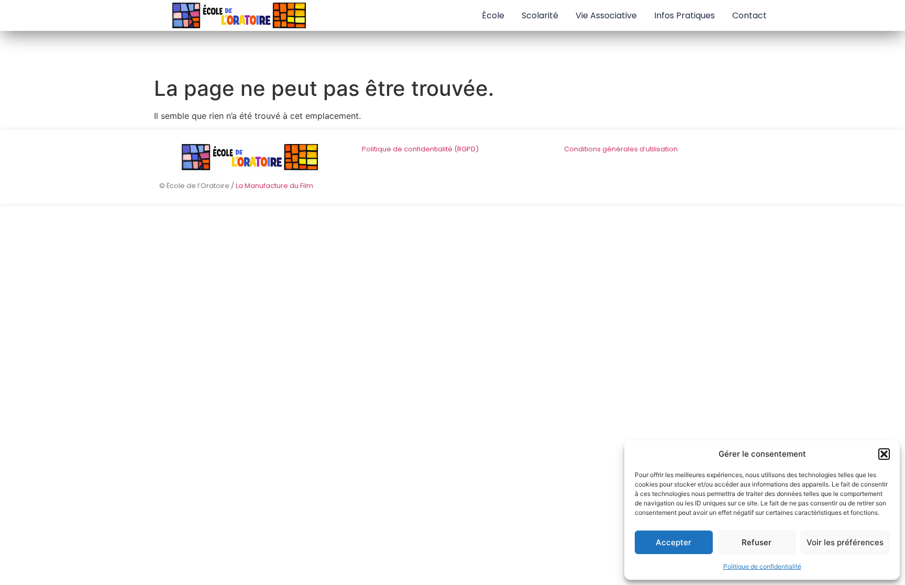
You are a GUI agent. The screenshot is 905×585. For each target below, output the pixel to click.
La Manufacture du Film (274, 186)
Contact (749, 15)
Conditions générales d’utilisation (621, 149)
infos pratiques (684, 15)
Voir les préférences (845, 542)
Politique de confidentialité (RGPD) (420, 149)
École (493, 15)
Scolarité (540, 15)
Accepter (673, 542)
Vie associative (606, 15)
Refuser (756, 542)
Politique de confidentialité (762, 566)
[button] (884, 454)
